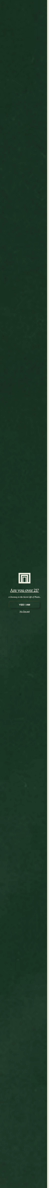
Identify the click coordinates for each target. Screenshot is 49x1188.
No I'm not (25, 611)
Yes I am (24, 605)
